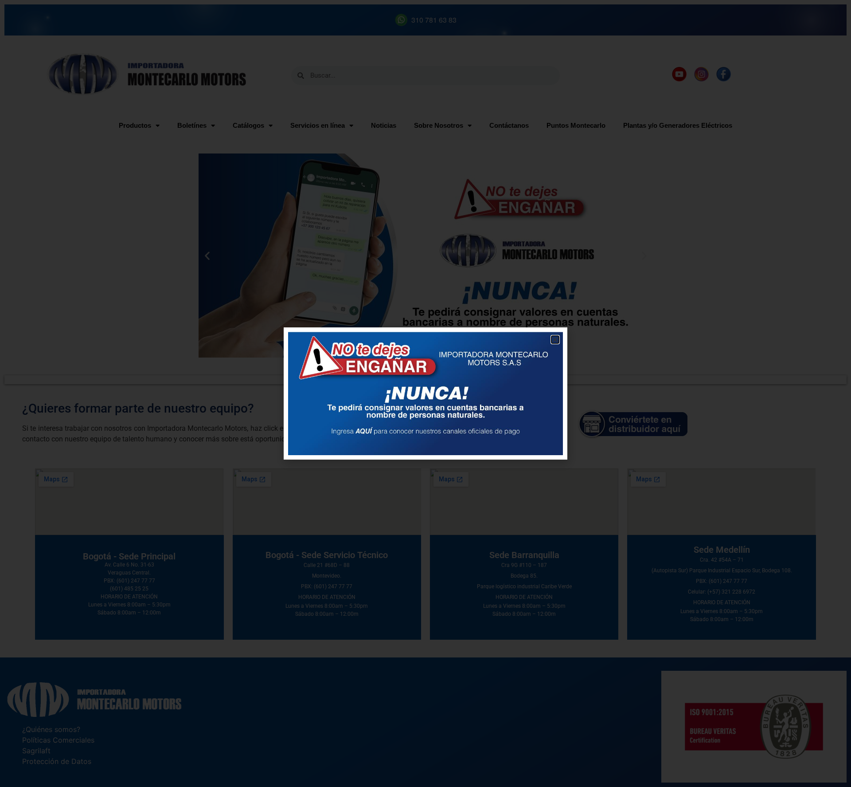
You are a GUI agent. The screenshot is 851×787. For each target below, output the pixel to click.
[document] (425, 393)
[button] (555, 339)
